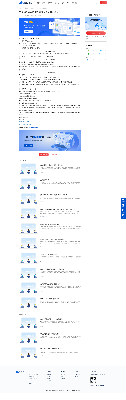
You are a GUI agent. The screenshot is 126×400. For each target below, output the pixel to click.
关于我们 (74, 3)
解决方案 (50, 3)
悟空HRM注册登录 (24, 122)
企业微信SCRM (32, 383)
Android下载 (77, 374)
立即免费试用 (43, 154)
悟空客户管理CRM (33, 376)
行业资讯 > (28, 8)
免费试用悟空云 (96, 33)
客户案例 (49, 376)
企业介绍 (49, 374)
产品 (43, 3)
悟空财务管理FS (33, 378)
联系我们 (49, 378)
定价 (63, 3)
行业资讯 (49, 381)
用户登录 (95, 3)
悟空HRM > (22, 8)
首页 (38, 3)
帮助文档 (63, 374)
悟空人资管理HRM (33, 374)
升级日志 (63, 378)
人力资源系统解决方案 (25, 124)
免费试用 (103, 3)
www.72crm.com (33, 127)
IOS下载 (76, 376)
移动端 (57, 3)
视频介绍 (63, 376)
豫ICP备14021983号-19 (74, 390)
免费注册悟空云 (56, 154)
